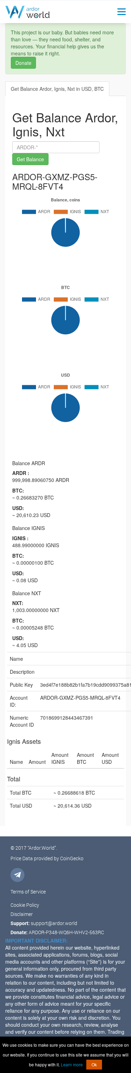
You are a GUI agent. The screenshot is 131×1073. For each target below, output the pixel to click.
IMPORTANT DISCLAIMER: (36, 940)
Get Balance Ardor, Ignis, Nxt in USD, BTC (57, 88)
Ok (94, 1064)
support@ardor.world (54, 923)
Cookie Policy (24, 905)
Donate (23, 62)
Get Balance (30, 159)
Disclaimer (21, 914)
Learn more (72, 1064)
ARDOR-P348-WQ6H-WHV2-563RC (66, 932)
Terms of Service (28, 891)
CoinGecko (71, 858)
